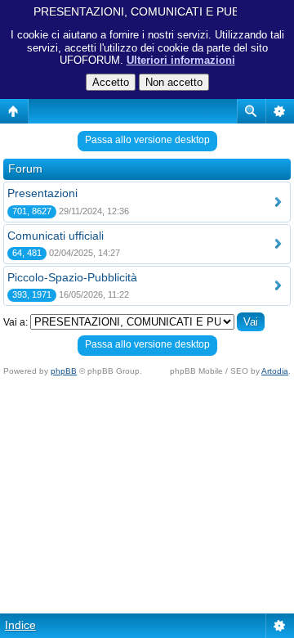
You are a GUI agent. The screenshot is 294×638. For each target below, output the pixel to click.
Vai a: (15, 322)
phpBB (64, 370)
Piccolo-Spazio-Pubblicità (72, 277)
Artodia (274, 370)
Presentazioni (42, 193)
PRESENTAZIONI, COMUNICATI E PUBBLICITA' (158, 11)
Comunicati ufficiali (55, 235)
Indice (20, 624)
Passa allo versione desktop (147, 140)
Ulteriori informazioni (181, 60)
